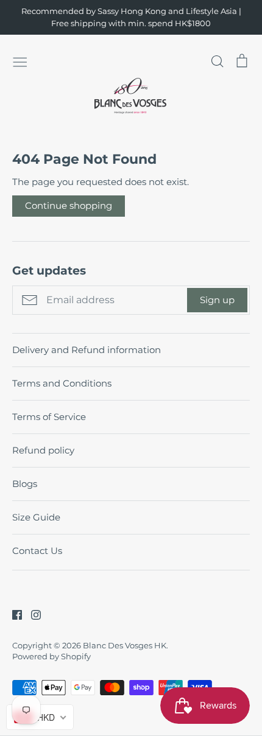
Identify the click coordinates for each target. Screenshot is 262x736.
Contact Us (37, 550)
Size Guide (36, 517)
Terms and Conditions (62, 383)
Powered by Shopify (51, 656)
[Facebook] (12, 614)
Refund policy (43, 450)
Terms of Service (49, 416)
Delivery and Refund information (86, 350)
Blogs (24, 483)
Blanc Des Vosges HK (124, 645)
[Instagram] (31, 614)
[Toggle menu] (20, 61)
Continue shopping (68, 205)
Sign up (217, 300)
